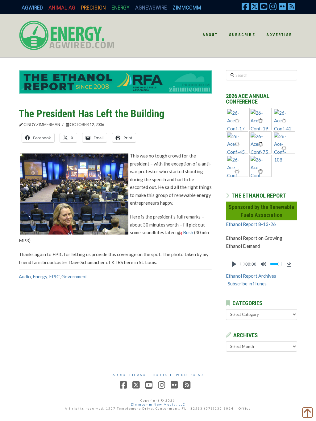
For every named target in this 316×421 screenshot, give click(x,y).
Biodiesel (162, 375)
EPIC (54, 276)
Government (74, 276)
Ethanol (138, 375)
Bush (188, 232)
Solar (197, 375)
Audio (25, 276)
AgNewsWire (151, 7)
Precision (93, 7)
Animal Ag (61, 7)
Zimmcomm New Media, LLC (158, 404)
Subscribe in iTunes (247, 283)
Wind (181, 375)
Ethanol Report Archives (251, 276)
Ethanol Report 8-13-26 (251, 224)
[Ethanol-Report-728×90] (115, 81)
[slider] (242, 264)
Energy (120, 7)
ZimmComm (187, 7)
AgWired (32, 7)
